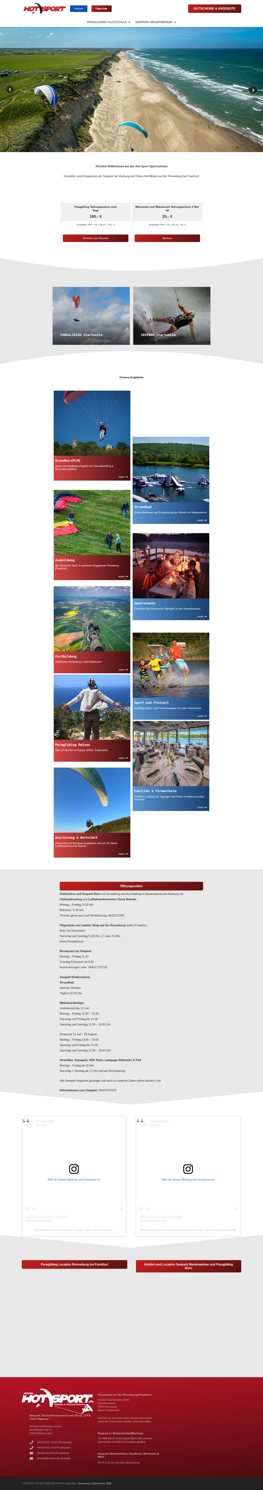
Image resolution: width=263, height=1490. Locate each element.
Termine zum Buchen (96, 238)
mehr (122, 476)
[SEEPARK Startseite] (171, 316)
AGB (108, 1483)
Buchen (167, 238)
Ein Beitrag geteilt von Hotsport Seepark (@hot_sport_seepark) (73, 1229)
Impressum (84, 1483)
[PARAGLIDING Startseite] (91, 316)
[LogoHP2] (45, 8)
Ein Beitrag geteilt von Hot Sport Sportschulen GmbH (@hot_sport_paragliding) (188, 1229)
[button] (128, 22)
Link (158, 1080)
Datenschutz (98, 1483)
